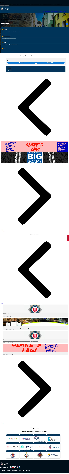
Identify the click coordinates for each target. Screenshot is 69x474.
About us (61, 11)
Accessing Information (54, 11)
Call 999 (9, 70)
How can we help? (5, 22)
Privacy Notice (9, 470)
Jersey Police (4, 463)
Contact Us (27, 470)
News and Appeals (47, 11)
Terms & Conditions (21, 470)
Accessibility (3, 470)
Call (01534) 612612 (50, 62)
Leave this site (67, 238)
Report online (21, 62)
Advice (58, 11)
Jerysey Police (34, 8)
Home (43, 11)
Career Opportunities (15, 470)
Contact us (64, 11)
